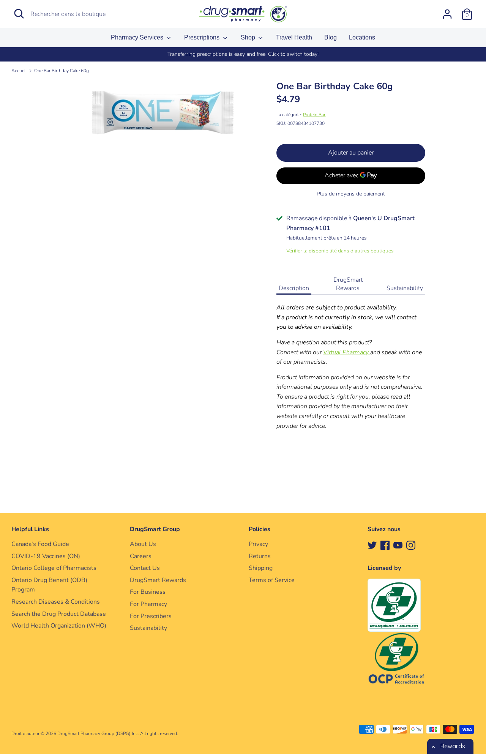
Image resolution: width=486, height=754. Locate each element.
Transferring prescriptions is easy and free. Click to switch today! (243, 54)
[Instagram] (410, 545)
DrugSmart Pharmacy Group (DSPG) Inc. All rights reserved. (117, 733)
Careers (140, 556)
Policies (259, 529)
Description (294, 288)
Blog (330, 37)
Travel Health (294, 37)
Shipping (261, 568)
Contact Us (145, 568)
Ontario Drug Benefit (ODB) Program (49, 585)
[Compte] (447, 11)
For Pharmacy (148, 604)
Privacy (258, 544)
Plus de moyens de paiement (351, 193)
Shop (249, 37)
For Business (148, 592)
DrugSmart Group (155, 529)
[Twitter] (372, 545)
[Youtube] (397, 545)
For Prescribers (151, 616)
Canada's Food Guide (40, 544)
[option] (243, 54)
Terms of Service (272, 580)
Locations (362, 37)
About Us (143, 544)
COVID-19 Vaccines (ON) (45, 556)
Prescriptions (202, 37)
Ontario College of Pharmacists (53, 568)
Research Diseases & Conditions (55, 602)
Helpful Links (30, 529)
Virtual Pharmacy (346, 352)
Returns (260, 556)
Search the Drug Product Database (58, 614)
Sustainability (405, 288)
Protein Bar (314, 115)
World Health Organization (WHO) (58, 625)
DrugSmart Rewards (348, 284)
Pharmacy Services (138, 37)
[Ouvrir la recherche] (19, 13)
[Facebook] (385, 545)
